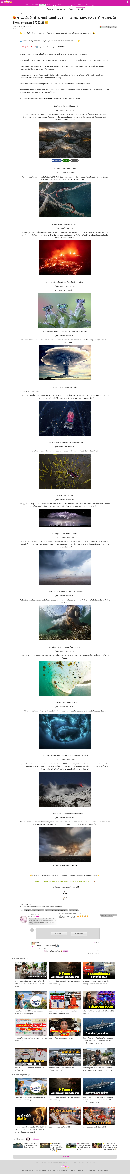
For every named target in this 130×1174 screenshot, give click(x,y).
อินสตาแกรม (47, 99)
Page (92, 5)
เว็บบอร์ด (42, 5)
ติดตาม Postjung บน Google (109, 27)
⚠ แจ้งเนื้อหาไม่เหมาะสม (106, 915)
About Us (72, 1170)
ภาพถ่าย (27, 910)
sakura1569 (20, 28)
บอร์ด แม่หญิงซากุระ (29, 13)
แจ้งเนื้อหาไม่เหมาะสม (102, 1170)
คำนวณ (80, 5)
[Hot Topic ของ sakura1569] (23, 922)
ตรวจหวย (35, 5)
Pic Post (69, 5)
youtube (71, 99)
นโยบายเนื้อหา (51, 1170)
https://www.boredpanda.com (66, 866)
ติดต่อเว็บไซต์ (80, 1170)
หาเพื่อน (49, 5)
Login (58, 933)
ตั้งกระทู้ (80, 9)
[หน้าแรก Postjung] (8, 1)
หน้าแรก (27, 5)
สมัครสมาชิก (79, 934)
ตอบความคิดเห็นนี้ (94, 953)
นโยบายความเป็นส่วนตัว (40, 1170)
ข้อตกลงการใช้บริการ (27, 1170)
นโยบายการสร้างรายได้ (63, 1170)
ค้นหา (70, 9)
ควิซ (75, 5)
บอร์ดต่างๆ (61, 9)
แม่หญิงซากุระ (35, 1139)
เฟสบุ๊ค (65, 99)
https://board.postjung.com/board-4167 (65, 887)
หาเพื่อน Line (62, 5)
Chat (54, 5)
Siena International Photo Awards (56, 910)
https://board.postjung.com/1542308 (52, 47)
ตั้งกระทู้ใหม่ (65, 1157)
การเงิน (87, 5)
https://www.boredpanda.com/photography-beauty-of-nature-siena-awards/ (42, 906)
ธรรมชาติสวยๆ (37, 910)
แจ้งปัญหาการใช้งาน (90, 1170)
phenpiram (38, 942)
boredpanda (73, 910)
